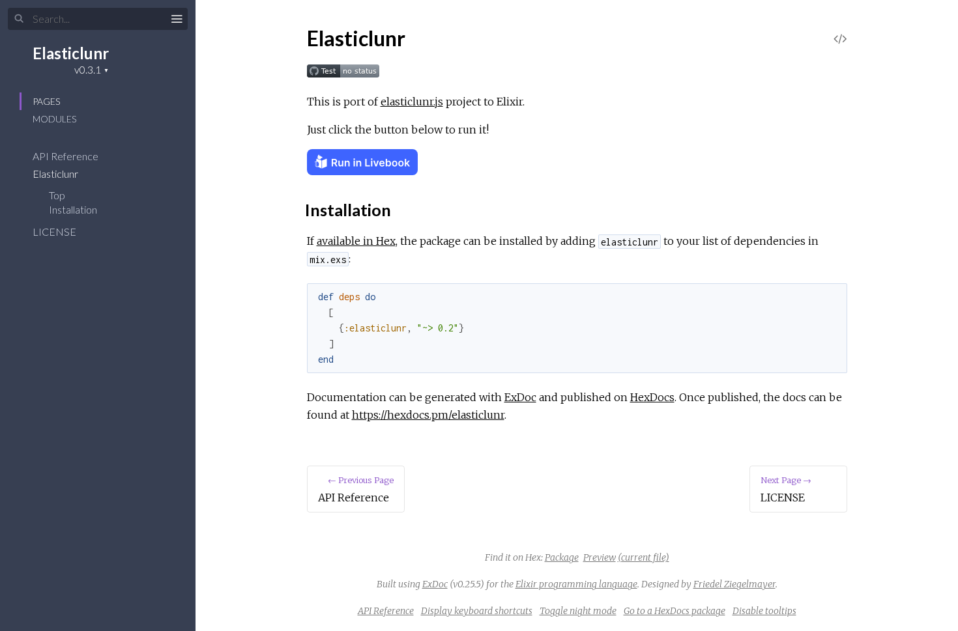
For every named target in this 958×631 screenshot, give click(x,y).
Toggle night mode (578, 611)
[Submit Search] (19, 19)
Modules (54, 118)
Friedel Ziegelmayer (734, 584)
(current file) (643, 557)
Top (57, 195)
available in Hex (356, 240)
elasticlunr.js (412, 101)
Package (562, 557)
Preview (599, 557)
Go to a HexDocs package (674, 611)
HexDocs (652, 397)
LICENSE (55, 231)
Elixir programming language (576, 584)
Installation (73, 209)
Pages (46, 101)
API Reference (66, 156)
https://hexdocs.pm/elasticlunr (428, 414)
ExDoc (520, 397)
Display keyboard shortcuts (476, 611)
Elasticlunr (71, 53)
